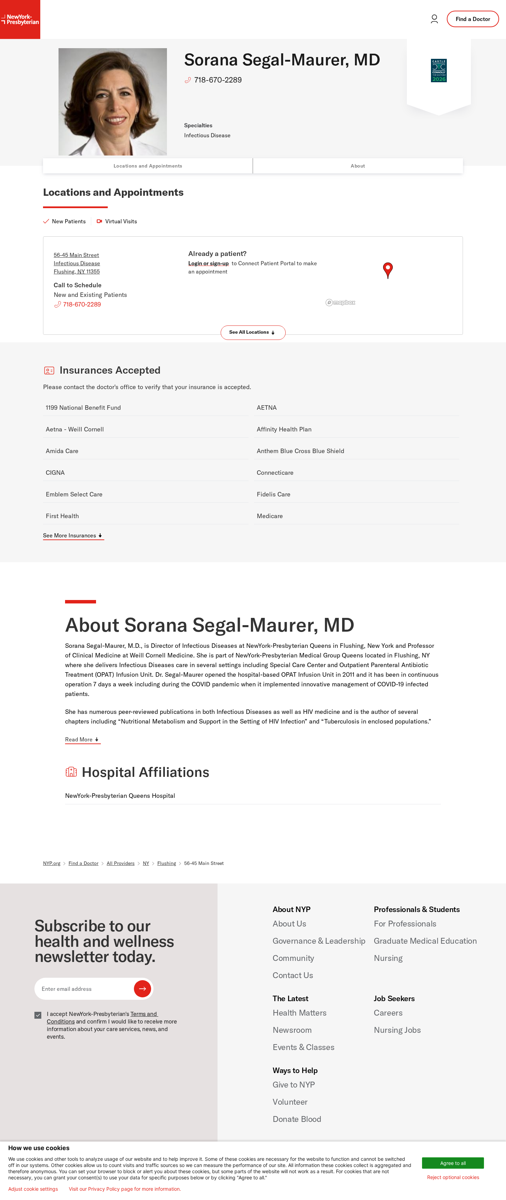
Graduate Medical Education (425, 940)
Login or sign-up (208, 263)
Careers (388, 1012)
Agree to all (453, 1163)
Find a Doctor (473, 18)
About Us (289, 923)
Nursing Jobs (397, 1030)
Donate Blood (297, 1119)
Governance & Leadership (319, 940)
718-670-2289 (218, 80)
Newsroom (292, 1030)
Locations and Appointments (148, 166)
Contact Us (293, 975)
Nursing (388, 958)
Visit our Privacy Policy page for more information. (125, 1189)
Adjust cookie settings (33, 1189)
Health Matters (300, 1012)
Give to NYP (294, 1084)
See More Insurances (69, 535)
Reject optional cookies (453, 1177)
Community (293, 958)
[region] (387, 279)
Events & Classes (303, 1047)
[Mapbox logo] (340, 303)
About (358, 166)
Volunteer (290, 1101)
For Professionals (405, 923)
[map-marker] (388, 270)
